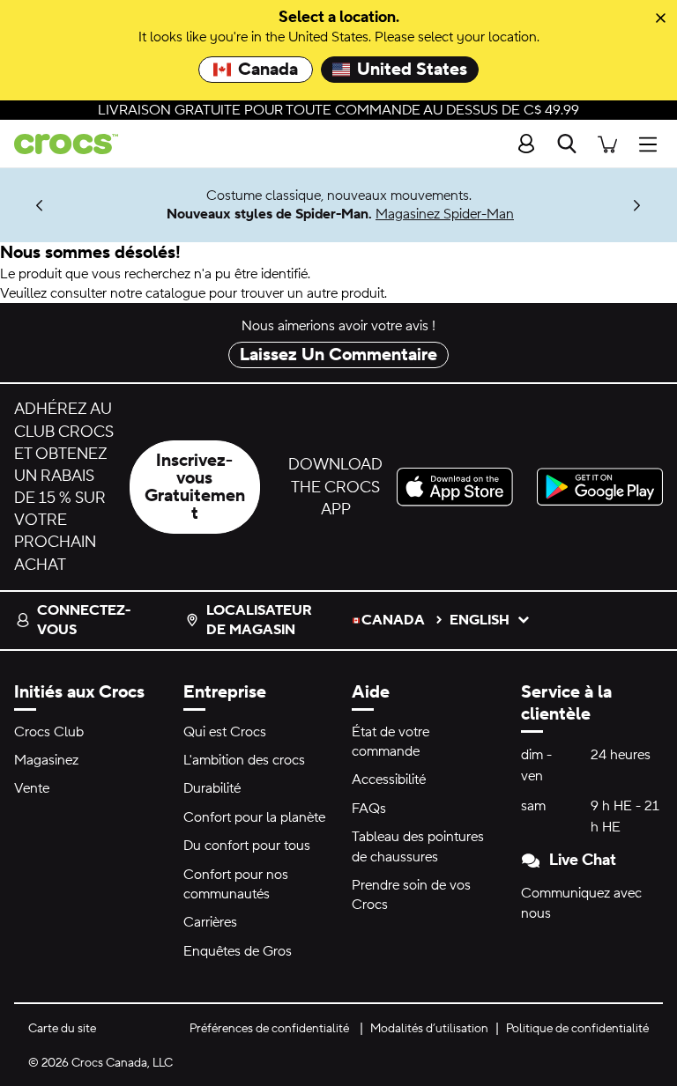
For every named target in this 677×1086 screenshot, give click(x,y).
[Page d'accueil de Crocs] (59, 144)
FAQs (369, 808)
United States (412, 69)
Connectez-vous (83, 620)
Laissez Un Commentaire (338, 355)
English (480, 620)
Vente (31, 788)
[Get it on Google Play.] (600, 487)
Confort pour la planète (254, 817)
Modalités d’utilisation (429, 1029)
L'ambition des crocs (244, 760)
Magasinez (46, 760)
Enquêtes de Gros (237, 951)
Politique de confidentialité (577, 1029)
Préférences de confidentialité (269, 1029)
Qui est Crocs (224, 732)
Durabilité (212, 788)
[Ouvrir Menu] (652, 144)
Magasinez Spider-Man (445, 214)
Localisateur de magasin (259, 620)
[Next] (637, 204)
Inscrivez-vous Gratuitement (195, 487)
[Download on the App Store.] (460, 487)
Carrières (210, 922)
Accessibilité (389, 779)
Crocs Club (49, 732)
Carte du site (62, 1029)
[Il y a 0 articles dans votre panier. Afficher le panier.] (607, 144)
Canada (268, 69)
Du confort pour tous (246, 845)
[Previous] (40, 204)
